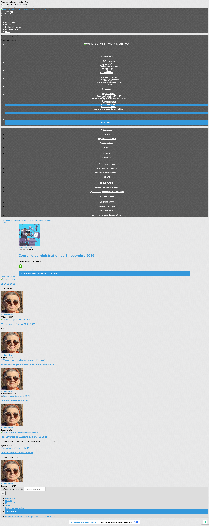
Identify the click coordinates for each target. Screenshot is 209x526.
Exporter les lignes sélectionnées (14, 2)
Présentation (10, 22)
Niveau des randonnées (106, 168)
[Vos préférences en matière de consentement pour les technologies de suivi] (205, 522)
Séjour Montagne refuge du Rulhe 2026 (109, 98)
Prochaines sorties (109, 77)
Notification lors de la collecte (83, 522)
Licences (8, 501)
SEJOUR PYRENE (108, 94)
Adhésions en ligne (109, 104)
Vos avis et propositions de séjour (109, 109)
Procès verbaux (11, 29)
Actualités (106, 158)
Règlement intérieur (13, 27)
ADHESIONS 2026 (109, 102)
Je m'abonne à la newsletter (12, 489)
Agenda (108, 69)
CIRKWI (109, 84)
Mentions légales (12, 503)
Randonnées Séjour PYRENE (107, 187)
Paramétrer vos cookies (15, 508)
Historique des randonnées (109, 82)
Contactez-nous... (108, 106)
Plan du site (10, 498)
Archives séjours (107, 196)
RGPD (7, 32)
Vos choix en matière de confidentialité (116, 522)
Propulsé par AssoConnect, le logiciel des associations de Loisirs (31, 516)
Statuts (8, 24)
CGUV (7, 505)
